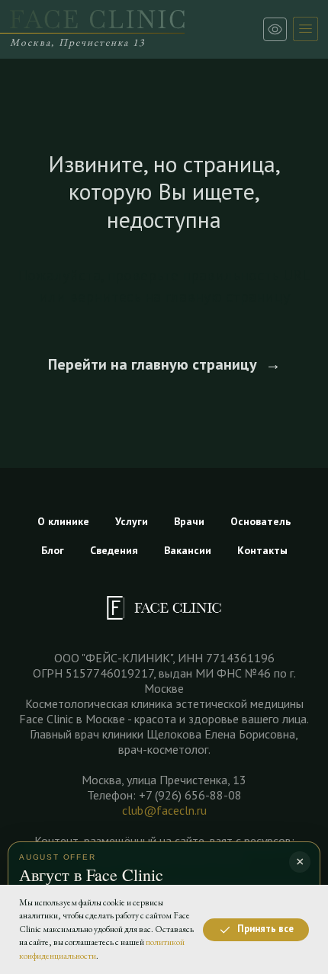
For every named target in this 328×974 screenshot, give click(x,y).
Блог (52, 550)
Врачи (189, 521)
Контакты (262, 550)
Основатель (260, 521)
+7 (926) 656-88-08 (190, 795)
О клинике (63, 521)
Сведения (114, 550)
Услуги (131, 521)
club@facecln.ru (164, 810)
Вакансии (187, 550)
